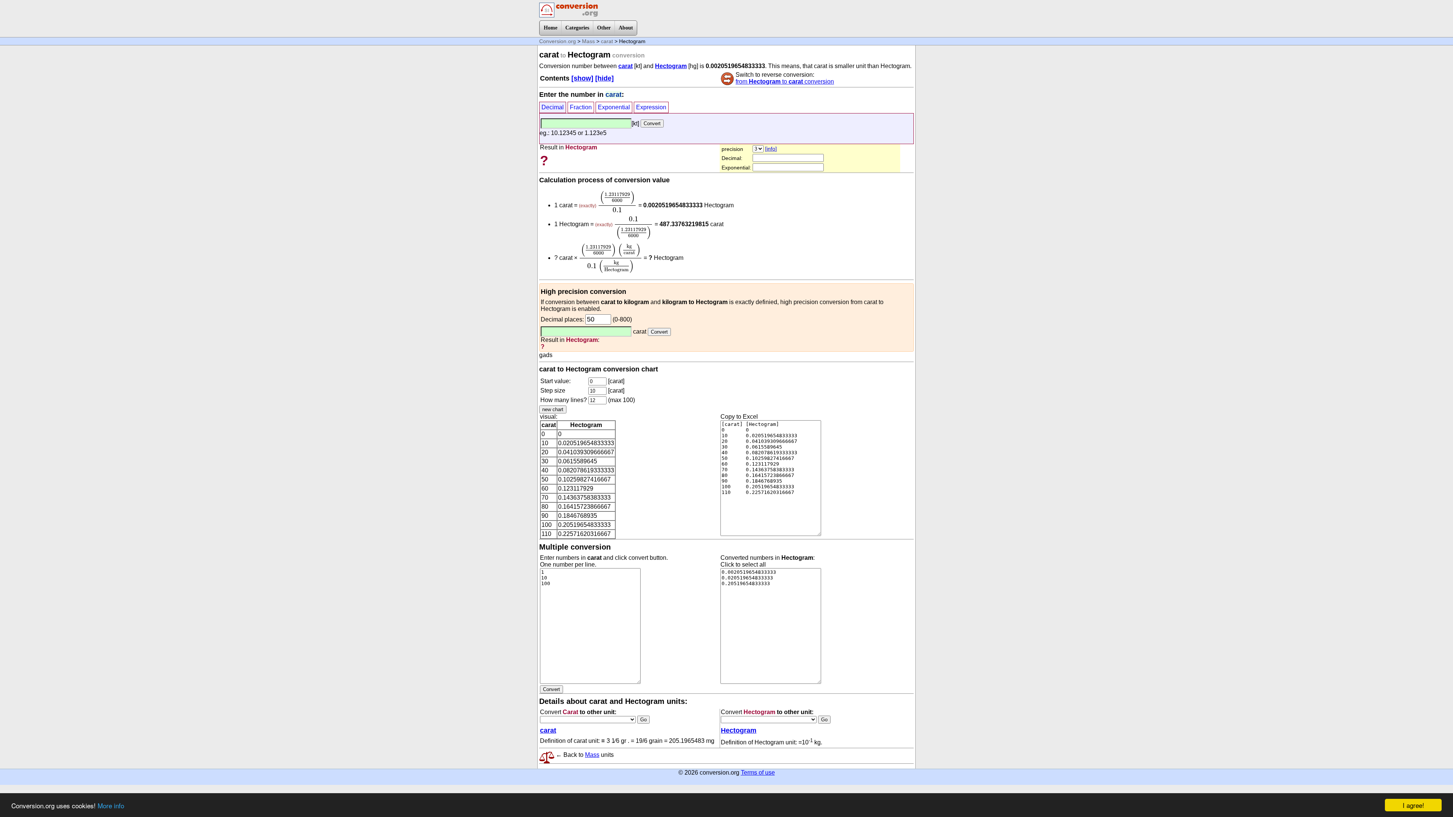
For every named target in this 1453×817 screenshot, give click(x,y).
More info (111, 805)
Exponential (614, 107)
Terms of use (758, 772)
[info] (771, 149)
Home (550, 28)
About (626, 28)
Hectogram (671, 66)
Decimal (552, 107)
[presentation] (617, 201)
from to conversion (785, 81)
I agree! (1413, 805)
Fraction (581, 107)
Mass (588, 41)
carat (607, 41)
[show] (582, 78)
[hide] (604, 78)
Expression (651, 107)
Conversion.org (557, 41)
